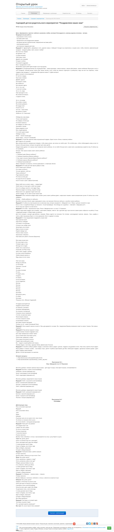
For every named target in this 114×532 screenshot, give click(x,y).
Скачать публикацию (57, 513)
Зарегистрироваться (91, 5)
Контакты (89, 13)
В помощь (78, 13)
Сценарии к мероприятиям (37, 18)
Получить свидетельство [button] (90, 26)
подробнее (70, 529)
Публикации (34, 13)
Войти (83, 5)
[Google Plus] (97, 524)
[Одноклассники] (92, 524)
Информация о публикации (50, 13)
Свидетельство (66, 13)
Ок (109, 528)
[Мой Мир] (94, 524)
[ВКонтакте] (87, 524)
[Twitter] (90, 524)
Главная (23, 13)
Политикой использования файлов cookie (94, 527)
